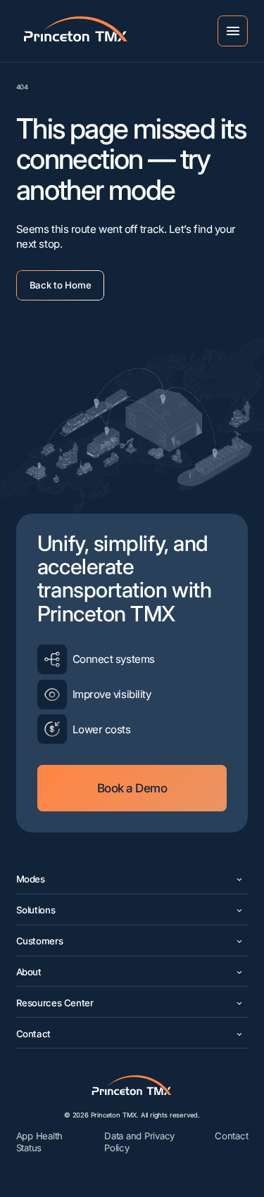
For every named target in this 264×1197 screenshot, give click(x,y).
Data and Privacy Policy (139, 1141)
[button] (233, 30)
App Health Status (39, 1141)
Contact (231, 1135)
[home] (56, 30)
